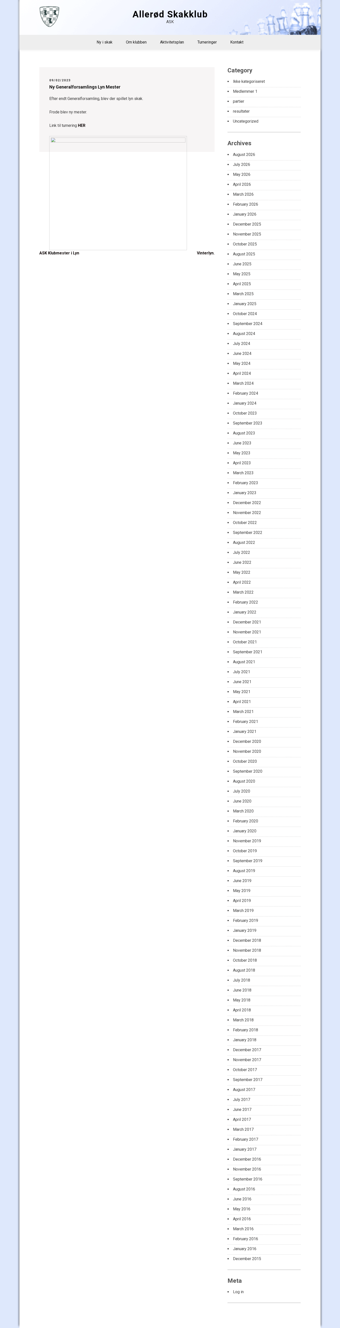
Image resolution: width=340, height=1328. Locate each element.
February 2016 (245, 1238)
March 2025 (243, 293)
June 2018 (242, 990)
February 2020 (245, 821)
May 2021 (241, 691)
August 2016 (244, 1189)
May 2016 (241, 1209)
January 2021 (244, 731)
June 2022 (242, 562)
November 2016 (247, 1169)
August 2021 (244, 662)
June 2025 (242, 264)
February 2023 (245, 482)
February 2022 (245, 602)
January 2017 (244, 1149)
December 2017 (247, 1049)
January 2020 (244, 831)
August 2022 (244, 542)
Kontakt (236, 42)
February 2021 (245, 721)
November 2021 (247, 632)
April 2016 (242, 1219)
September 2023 (247, 423)
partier (238, 101)
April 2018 (242, 1010)
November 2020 (247, 751)
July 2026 (241, 164)
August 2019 (244, 870)
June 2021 (242, 681)
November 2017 (247, 1059)
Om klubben (136, 42)
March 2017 (243, 1129)
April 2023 (242, 463)
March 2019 (243, 910)
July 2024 (241, 343)
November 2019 (247, 841)
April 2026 (242, 184)
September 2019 (247, 860)
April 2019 (242, 900)
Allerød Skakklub (170, 14)
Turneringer (207, 42)
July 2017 (241, 1099)
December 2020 (247, 741)
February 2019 (245, 920)
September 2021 (247, 652)
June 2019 (242, 880)
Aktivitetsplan (172, 42)
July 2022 (241, 552)
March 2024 (243, 383)
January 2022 (244, 612)
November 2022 (247, 512)
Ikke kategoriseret (249, 81)
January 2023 (244, 492)
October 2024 (245, 313)
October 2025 (245, 244)
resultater (241, 111)
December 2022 (247, 502)
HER (81, 125)
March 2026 (243, 194)
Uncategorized (245, 121)
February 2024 (245, 393)
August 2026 (244, 154)
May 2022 (241, 572)
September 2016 (247, 1179)
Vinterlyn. (206, 253)
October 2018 (245, 960)
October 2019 (245, 851)
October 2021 (245, 642)
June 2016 (242, 1199)
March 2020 (243, 811)
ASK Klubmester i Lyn (59, 253)
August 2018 (244, 970)
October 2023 (245, 413)
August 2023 (244, 433)
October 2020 (245, 761)
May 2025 (241, 274)
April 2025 (242, 284)
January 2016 (244, 1248)
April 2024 (242, 373)
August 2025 (244, 254)
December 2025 (247, 224)
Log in (238, 1291)
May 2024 (241, 363)
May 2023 (241, 453)
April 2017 (242, 1119)
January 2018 (244, 1040)
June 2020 (242, 801)
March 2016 (243, 1229)
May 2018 (241, 1000)
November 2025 (247, 234)
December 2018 (247, 940)
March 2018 (243, 1020)
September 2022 (247, 532)
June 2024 (242, 353)
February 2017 (245, 1139)
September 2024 (247, 323)
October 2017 (245, 1069)
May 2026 (241, 174)
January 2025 (244, 303)
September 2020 (247, 771)
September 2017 (247, 1079)
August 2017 (244, 1089)
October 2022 (245, 522)
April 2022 (242, 582)
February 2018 (245, 1030)
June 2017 (242, 1109)
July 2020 (241, 791)
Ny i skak (105, 42)
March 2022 (243, 592)
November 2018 (247, 950)
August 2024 (244, 333)
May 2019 (241, 890)
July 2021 (241, 671)
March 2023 (243, 473)
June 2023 (242, 443)
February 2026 (245, 204)
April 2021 (242, 701)
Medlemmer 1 (245, 91)
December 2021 (247, 622)
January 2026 (244, 214)
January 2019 (244, 930)
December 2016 (247, 1159)
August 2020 (244, 781)
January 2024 (244, 403)
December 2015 (247, 1258)
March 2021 (243, 711)
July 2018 (241, 980)
